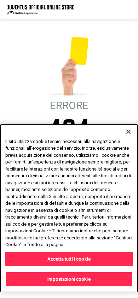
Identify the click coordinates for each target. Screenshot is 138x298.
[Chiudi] (128, 131)
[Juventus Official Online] (40, 9)
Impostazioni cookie (68, 279)
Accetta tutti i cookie (69, 259)
